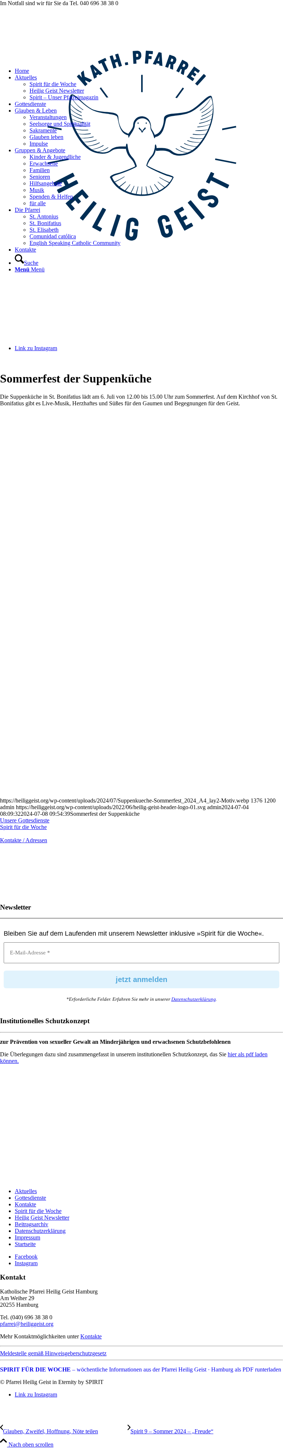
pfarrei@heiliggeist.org (26, 1324)
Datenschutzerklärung (193, 999)
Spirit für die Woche (23, 827)
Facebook (26, 1256)
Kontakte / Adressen (23, 840)
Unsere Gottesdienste (24, 820)
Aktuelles (26, 1191)
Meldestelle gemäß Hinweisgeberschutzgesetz (53, 1353)
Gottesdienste (30, 1198)
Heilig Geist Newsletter (42, 1217)
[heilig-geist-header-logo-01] (141, 287)
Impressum (27, 1237)
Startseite (25, 1244)
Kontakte (25, 1204)
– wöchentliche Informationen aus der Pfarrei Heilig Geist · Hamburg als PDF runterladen (140, 1369)
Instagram (26, 1263)
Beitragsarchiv (31, 1224)
